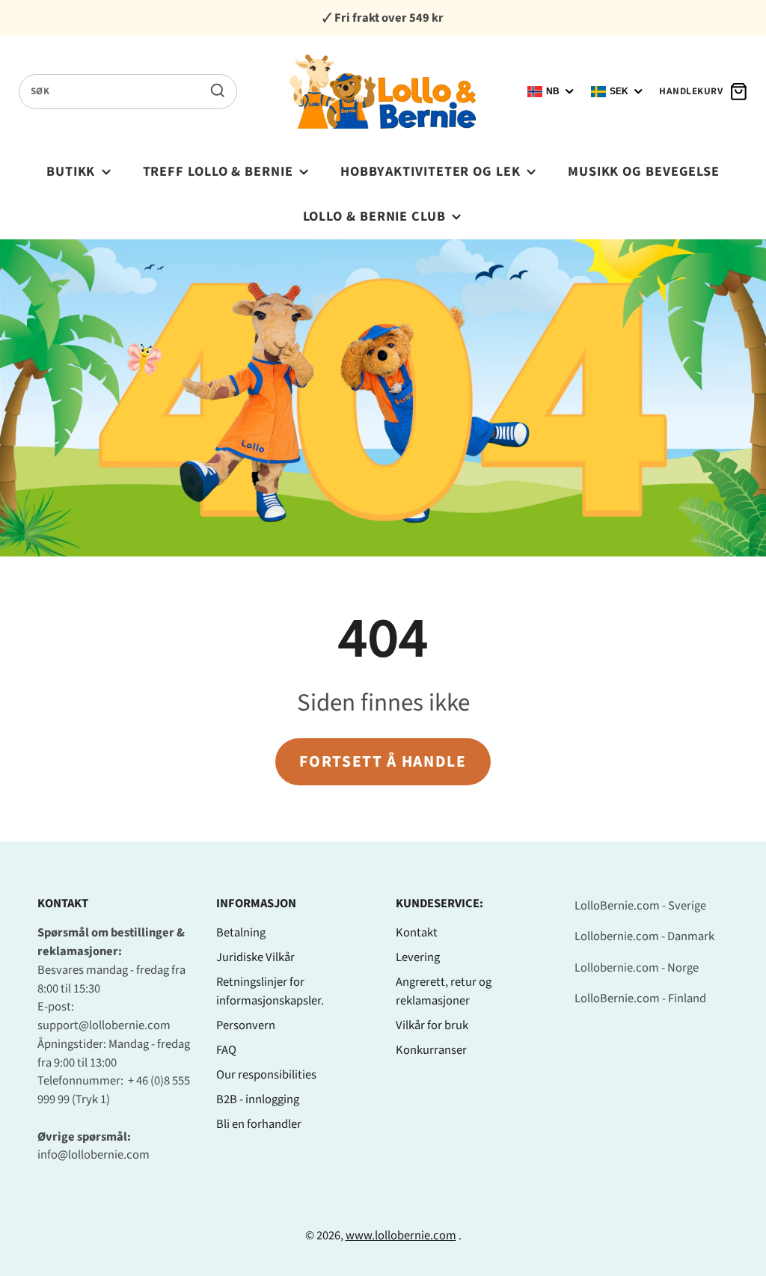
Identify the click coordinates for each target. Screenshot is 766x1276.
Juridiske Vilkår (255, 957)
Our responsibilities (266, 1075)
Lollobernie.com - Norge (636, 968)
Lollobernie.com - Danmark (644, 936)
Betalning (241, 933)
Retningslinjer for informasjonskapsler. (270, 991)
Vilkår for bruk (432, 1025)
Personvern (245, 1025)
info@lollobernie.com (93, 1155)
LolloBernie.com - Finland (640, 998)
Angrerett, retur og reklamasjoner (443, 991)
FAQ (226, 1050)
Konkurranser (431, 1050)
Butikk (70, 171)
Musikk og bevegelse (644, 171)
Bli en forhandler (258, 1124)
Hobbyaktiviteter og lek (430, 171)
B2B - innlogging (257, 1099)
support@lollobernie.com (104, 1025)
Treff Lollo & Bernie (218, 171)
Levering (418, 957)
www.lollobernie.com (401, 1236)
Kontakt (417, 933)
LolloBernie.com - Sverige (640, 906)
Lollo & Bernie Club (374, 216)
